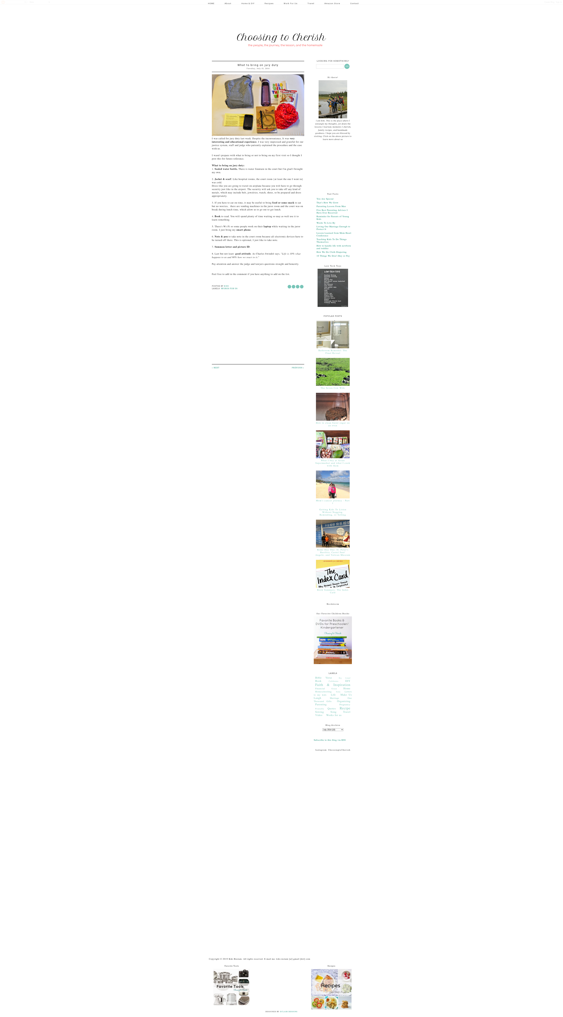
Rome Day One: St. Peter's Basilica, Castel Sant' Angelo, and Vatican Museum (332, 552)
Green (334, 688)
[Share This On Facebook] (289, 286)
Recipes (269, 3)
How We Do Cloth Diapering (332, 251)
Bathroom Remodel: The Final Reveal (332, 351)
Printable (319, 708)
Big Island (344, 678)
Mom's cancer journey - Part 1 (333, 502)
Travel (311, 3)
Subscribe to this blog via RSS (330, 739)
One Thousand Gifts (333, 699)
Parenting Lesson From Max (331, 206)
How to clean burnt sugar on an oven (333, 424)
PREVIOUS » (298, 368)
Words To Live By (326, 222)
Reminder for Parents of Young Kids (333, 217)
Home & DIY (248, 3)
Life (333, 694)
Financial (320, 688)
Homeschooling (323, 691)
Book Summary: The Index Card (333, 591)
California (333, 681)
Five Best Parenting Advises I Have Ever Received (332, 211)
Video (318, 715)
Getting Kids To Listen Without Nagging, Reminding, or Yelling (332, 512)
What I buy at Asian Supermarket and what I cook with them (332, 463)
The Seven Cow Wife (333, 387)
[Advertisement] (264, 16)
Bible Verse (323, 677)
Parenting (321, 704)
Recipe (345, 708)
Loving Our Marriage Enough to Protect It (333, 227)
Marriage (334, 697)
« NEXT (215, 368)
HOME (211, 3)
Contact (354, 3)
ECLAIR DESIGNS (288, 1011)
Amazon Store (332, 3)
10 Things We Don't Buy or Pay (333, 255)
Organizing (343, 701)
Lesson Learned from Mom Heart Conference (334, 234)
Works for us (229, 289)
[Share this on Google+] (301, 286)
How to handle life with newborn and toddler (334, 247)
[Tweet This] (293, 286)
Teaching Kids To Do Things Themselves (332, 240)
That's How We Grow (328, 202)
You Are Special (325, 198)
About (228, 3)
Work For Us (290, 3)
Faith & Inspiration (332, 684)
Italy (338, 691)
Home (346, 688)
